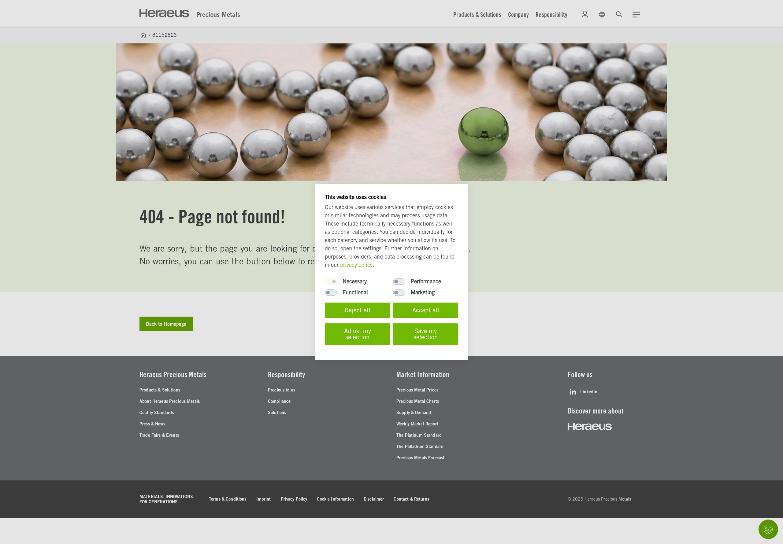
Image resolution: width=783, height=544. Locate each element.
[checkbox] (331, 282)
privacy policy (356, 265)
